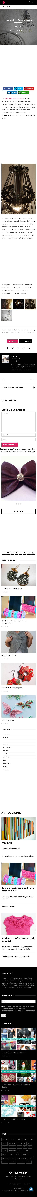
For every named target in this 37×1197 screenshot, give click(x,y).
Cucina (5, 744)
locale (32, 330)
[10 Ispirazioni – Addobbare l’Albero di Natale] (18, 1071)
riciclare (17, 332)
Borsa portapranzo (8, 906)
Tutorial (6, 770)
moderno (5, 332)
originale (25, 1154)
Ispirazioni (6, 757)
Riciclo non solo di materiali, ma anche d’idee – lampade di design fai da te (16, 948)
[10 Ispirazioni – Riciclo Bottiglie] (18, 1106)
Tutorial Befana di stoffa (10, 849)
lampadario (25, 330)
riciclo (12, 1158)
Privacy (27, 1184)
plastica (4, 1158)
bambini (5, 1139)
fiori (30, 1147)
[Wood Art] (18, 828)
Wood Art (6, 843)
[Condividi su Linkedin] (29, 348)
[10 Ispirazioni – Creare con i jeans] (18, 1039)
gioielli (4, 1151)
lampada (17, 330)
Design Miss (14, 1190)
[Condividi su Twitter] (13, 348)
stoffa (31, 1158)
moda (11, 1154)
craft (31, 1139)
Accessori (6, 734)
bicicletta (10, 330)
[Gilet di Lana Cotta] (18, 642)
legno (4, 1154)
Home (3, 7)
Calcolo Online (19, 1192)
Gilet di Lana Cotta (8, 655)
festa (19, 1147)
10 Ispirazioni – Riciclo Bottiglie (13, 1119)
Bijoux (8, 488)
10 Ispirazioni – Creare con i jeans (14, 1053)
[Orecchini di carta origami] (18, 674)
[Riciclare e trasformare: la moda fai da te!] (18, 924)
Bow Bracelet (10, 491)
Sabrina (13, 30)
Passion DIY (20, 1190)
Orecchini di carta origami (11, 688)
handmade (13, 1151)
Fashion (6, 750)
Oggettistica (7, 763)
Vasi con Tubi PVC (27, 380)
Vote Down (26, 341)
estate (4, 1147)
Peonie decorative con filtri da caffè (15, 956)
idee (26, 1151)
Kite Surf (13, 1192)
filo (25, 1147)
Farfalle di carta (7, 720)
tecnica (4, 1162)
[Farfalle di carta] (18, 706)
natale (18, 1154)
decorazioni (22, 1143)
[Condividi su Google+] (18, 348)
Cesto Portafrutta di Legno (13, 387)
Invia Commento (9, 444)
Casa (19, 34)
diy (29, 1143)
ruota (23, 332)
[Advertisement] (18, 66)
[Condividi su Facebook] (7, 348)
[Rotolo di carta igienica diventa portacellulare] (18, 607)
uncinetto (21, 1162)
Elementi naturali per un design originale (17, 856)
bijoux (12, 1139)
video (29, 1162)
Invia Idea (18, 511)
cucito (4, 1143)
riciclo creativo (21, 1158)
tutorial (12, 1162)
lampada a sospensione (13, 98)
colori (25, 1139)
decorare (12, 1143)
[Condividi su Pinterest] (23, 348)
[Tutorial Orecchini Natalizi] (18, 575)
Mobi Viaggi (27, 1190)
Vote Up (14, 341)
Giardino (6, 754)
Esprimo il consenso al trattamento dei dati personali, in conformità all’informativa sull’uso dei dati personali (18, 1009)
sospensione (31, 332)
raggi (11, 332)
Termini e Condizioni (15, 1184)
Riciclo (5, 766)
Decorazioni (7, 747)
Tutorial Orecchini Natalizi (11, 589)
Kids (4, 760)
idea (20, 1151)
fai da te (12, 1147)
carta (19, 1139)
